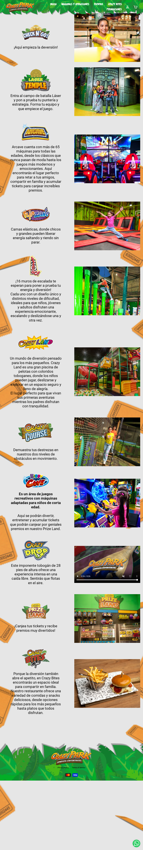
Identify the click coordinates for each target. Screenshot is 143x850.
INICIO (53, 4)
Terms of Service (78, 768)
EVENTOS (98, 4)
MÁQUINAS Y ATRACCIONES (75, 4)
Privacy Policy (63, 768)
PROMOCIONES (114, 9)
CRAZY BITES (115, 4)
